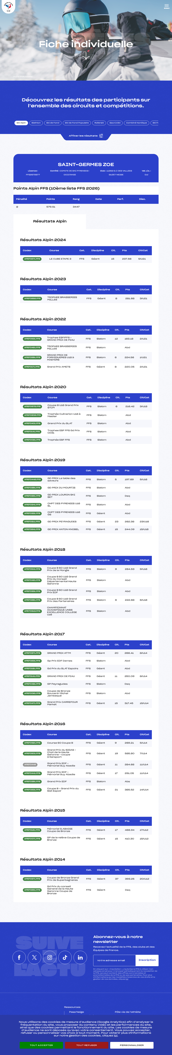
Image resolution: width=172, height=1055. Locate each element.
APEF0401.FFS (32, 423)
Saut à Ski (115, 123)
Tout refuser (86, 1045)
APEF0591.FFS (32, 357)
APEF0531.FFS (32, 339)
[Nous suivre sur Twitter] (34, 957)
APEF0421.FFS (32, 348)
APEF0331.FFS (32, 513)
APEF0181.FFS (32, 669)
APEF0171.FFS (31, 367)
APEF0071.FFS (32, 839)
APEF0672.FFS (32, 406)
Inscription (147, 960)
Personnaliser (132, 1045)
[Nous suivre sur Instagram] (49, 957)
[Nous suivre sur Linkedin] (80, 957)
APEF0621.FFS (32, 743)
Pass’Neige (76, 1012)
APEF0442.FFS (32, 479)
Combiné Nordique (136, 123)
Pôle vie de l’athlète (128, 1012)
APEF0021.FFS (32, 440)
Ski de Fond (52, 123)
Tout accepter (41, 1045)
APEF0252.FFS (32, 299)
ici (127, 979)
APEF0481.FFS (32, 684)
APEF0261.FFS (32, 890)
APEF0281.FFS (32, 600)
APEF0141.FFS (32, 432)
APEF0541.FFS (32, 569)
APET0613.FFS (32, 611)
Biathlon (36, 123)
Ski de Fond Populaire (77, 123)
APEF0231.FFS (32, 661)
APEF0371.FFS (32, 653)
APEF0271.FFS (32, 259)
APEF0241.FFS (32, 529)
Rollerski (99, 123)
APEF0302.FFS (32, 415)
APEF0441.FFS (32, 773)
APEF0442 (30, 765)
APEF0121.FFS (32, 830)
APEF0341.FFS (32, 505)
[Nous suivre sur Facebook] (19, 957)
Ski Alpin (21, 123)
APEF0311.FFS (32, 522)
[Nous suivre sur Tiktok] (65, 957)
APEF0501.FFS (32, 753)
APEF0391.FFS (32, 488)
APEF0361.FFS (32, 496)
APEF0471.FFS (32, 703)
